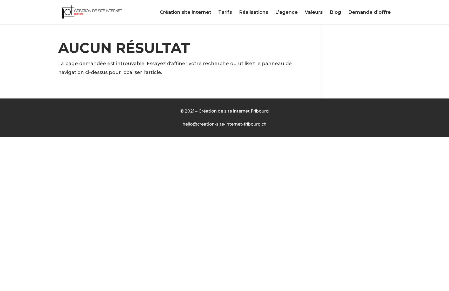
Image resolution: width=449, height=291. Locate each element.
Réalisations (253, 12)
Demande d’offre (369, 12)
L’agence (286, 12)
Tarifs (225, 12)
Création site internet (185, 12)
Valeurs (314, 12)
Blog (335, 12)
